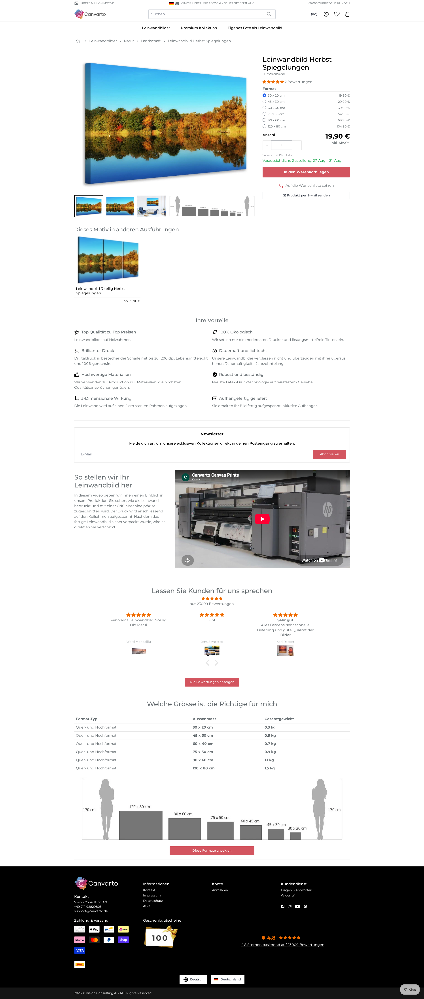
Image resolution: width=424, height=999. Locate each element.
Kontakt (149, 890)
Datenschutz (153, 901)
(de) (314, 14)
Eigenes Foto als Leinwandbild (255, 28)
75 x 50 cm (276, 114)
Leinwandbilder (156, 28)
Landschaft (151, 41)
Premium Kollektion (199, 28)
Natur (129, 41)
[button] (88, 206)
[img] (212, 598)
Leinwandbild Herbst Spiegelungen (199, 41)
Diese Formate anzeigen (212, 850)
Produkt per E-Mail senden (308, 195)
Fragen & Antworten (296, 890)
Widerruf (288, 895)
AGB (146, 906)
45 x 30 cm (276, 102)
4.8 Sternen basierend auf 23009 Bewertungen (282, 945)
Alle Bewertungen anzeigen (212, 682)
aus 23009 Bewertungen (212, 604)
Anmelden (220, 890)
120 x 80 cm (277, 126)
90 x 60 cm (276, 120)
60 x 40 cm (276, 108)
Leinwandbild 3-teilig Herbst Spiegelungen (101, 291)
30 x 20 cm (276, 95)
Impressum (152, 895)
